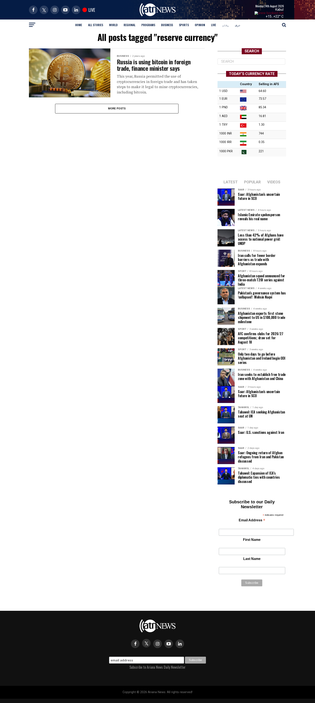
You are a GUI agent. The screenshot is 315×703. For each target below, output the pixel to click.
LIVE (213, 25)
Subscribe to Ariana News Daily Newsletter (157, 667)
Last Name (252, 559)
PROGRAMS (148, 25)
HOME (78, 25)
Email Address (252, 520)
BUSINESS (167, 25)
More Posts (117, 108)
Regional (129, 25)
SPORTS (184, 25)
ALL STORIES (95, 25)
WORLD (113, 25)
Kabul (279, 10)
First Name (252, 540)
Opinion (200, 25)
